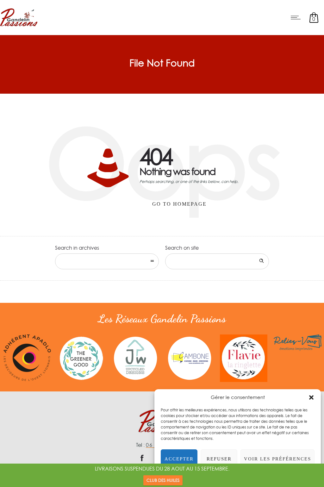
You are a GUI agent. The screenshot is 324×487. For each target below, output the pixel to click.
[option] (27, 357)
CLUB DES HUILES (162, 480)
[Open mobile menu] (297, 17)
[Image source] (27, 357)
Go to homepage (179, 204)
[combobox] (107, 261)
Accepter (179, 458)
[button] (311, 397)
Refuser (219, 458)
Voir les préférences (277, 458)
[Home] (19, 26)
